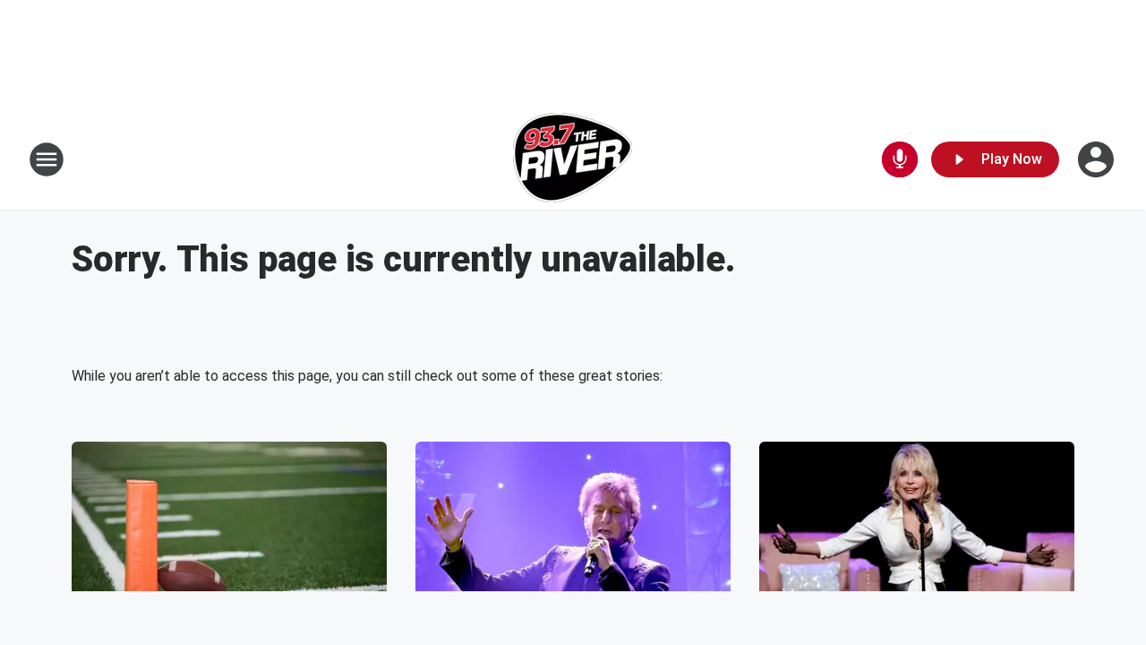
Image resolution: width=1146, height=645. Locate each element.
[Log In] (1097, 159)
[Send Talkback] (900, 159)
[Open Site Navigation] (46, 159)
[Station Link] (573, 159)
